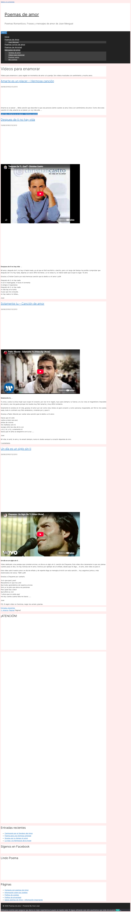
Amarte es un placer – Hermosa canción (27, 81)
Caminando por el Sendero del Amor (19, 833)
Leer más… (19, 114)
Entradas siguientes (8, 608)
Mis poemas (12, 60)
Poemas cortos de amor (15, 45)
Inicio (7, 37)
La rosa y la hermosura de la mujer (18, 841)
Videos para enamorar (16, 55)
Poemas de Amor (12, 40)
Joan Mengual (13, 42)
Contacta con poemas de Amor (17, 890)
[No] (120, 910)
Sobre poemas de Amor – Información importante (24, 900)
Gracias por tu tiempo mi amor (16, 838)
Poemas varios (13, 57)
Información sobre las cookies (16, 893)
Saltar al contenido (7, 2)
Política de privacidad (13, 897)
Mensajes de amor (12, 50)
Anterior (5, 610)
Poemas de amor (22, 14)
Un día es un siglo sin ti (16, 448)
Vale (117, 910)
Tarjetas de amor (14, 53)
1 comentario (5, 443)
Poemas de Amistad (13, 47)
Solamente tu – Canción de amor (22, 303)
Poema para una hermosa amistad (18, 836)
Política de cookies (12, 895)
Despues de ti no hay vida (18, 119)
